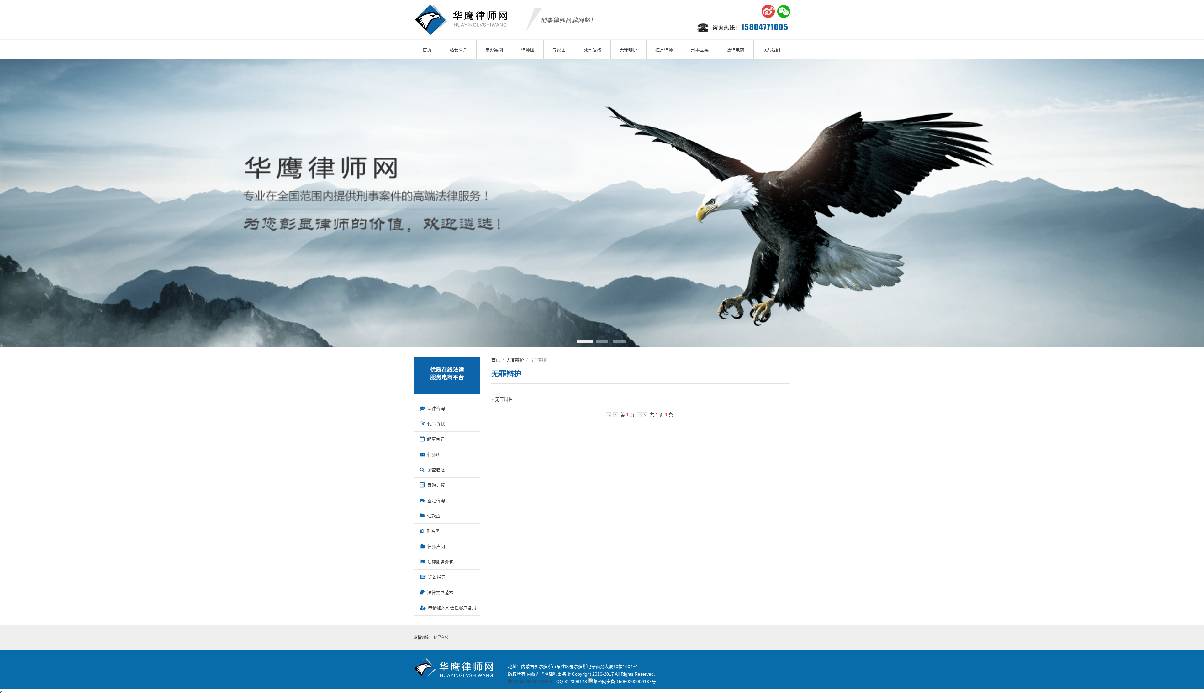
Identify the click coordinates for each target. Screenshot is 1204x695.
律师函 (433, 454)
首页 (427, 49)
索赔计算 (435, 485)
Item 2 (602, 341)
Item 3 (619, 341)
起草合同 (435, 439)
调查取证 (435, 469)
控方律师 (664, 49)
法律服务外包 (439, 561)
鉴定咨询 (435, 500)
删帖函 (432, 531)
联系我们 (771, 49)
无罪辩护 (628, 49)
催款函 (432, 515)
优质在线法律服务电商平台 (447, 374)
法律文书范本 (439, 592)
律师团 (527, 49)
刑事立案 (700, 49)
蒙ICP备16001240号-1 (530, 681)
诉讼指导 (435, 577)
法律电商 (735, 49)
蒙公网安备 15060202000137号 (624, 681)
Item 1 (585, 341)
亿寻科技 (441, 637)
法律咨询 (435, 408)
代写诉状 (435, 423)
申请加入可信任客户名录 (450, 607)
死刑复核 (592, 49)
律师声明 (435, 546)
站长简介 (458, 49)
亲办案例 (494, 49)
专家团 (559, 49)
